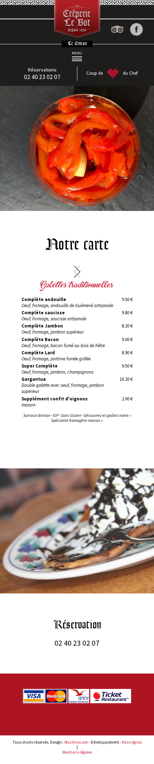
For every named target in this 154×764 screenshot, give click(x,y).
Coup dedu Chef (112, 73)
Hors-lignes (132, 742)
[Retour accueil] (77, 16)
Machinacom (76, 742)
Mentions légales (77, 752)
